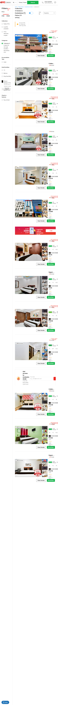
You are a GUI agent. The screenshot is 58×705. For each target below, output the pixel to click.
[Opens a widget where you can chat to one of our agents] (5, 702)
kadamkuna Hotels (29, 6)
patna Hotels (21, 6)
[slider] (2, 14)
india (16, 6)
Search (33, 2)
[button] (9, 9)
